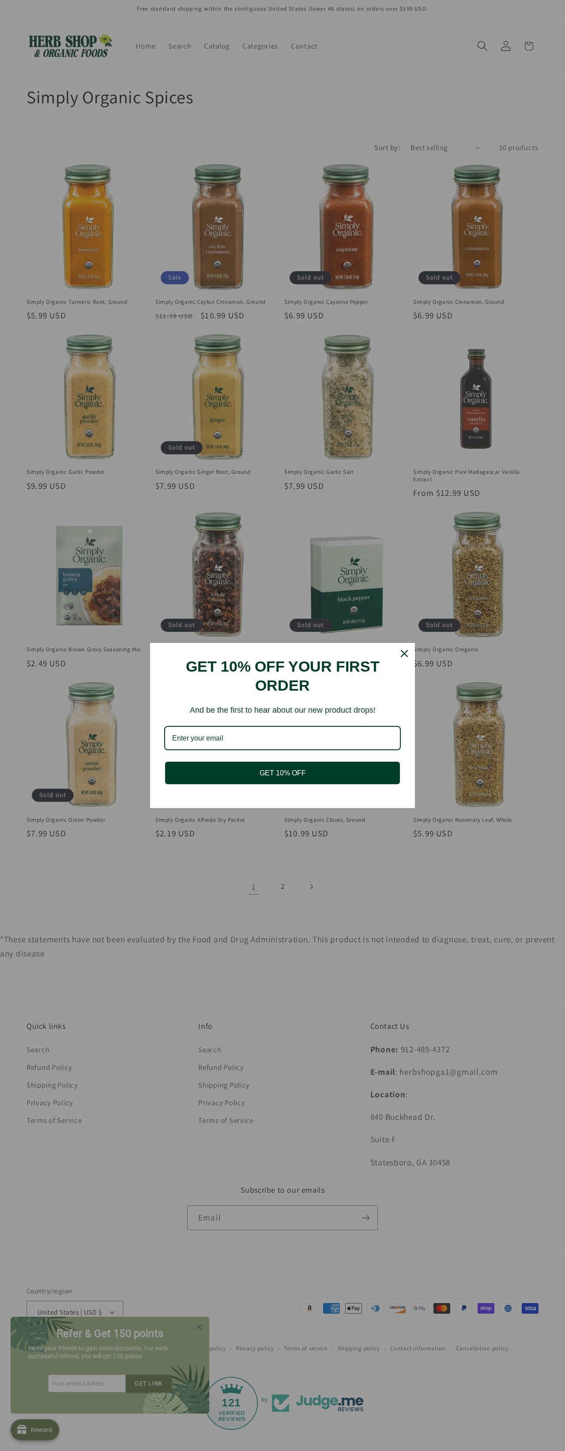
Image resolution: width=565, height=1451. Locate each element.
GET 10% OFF (283, 773)
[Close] (404, 653)
